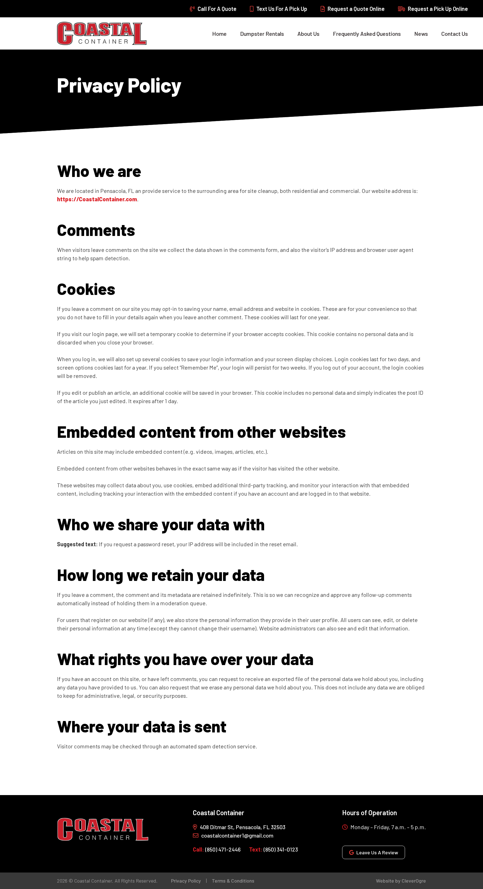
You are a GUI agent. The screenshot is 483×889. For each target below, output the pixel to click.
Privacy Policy (186, 881)
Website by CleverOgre (401, 881)
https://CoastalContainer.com (97, 199)
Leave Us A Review (377, 852)
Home (219, 33)
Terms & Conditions (233, 881)
